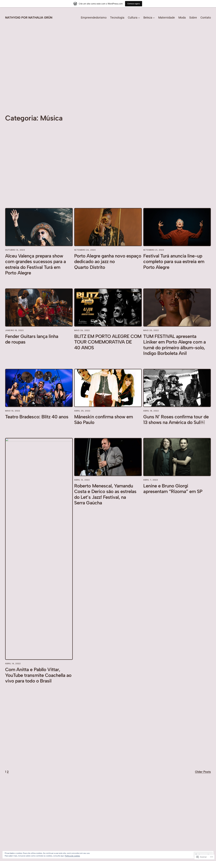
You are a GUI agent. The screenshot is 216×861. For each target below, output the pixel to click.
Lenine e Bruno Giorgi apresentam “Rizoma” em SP (172, 488)
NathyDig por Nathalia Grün (28, 17)
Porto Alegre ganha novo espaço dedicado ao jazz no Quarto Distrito (107, 261)
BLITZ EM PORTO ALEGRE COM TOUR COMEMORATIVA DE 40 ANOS (107, 341)
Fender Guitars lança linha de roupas (31, 339)
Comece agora (133, 4)
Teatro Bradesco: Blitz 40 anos (36, 417)
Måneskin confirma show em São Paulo (103, 419)
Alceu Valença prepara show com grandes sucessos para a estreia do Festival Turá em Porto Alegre (35, 264)
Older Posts (203, 772)
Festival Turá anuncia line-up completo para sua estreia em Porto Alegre (173, 261)
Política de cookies (72, 856)
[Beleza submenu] (154, 17)
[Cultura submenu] (139, 17)
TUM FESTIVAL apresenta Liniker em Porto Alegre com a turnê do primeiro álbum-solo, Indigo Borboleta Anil (174, 344)
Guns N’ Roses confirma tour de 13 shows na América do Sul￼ (176, 419)
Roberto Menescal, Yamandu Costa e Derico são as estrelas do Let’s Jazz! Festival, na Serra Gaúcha (105, 494)
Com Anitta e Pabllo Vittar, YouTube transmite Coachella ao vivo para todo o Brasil (38, 675)
